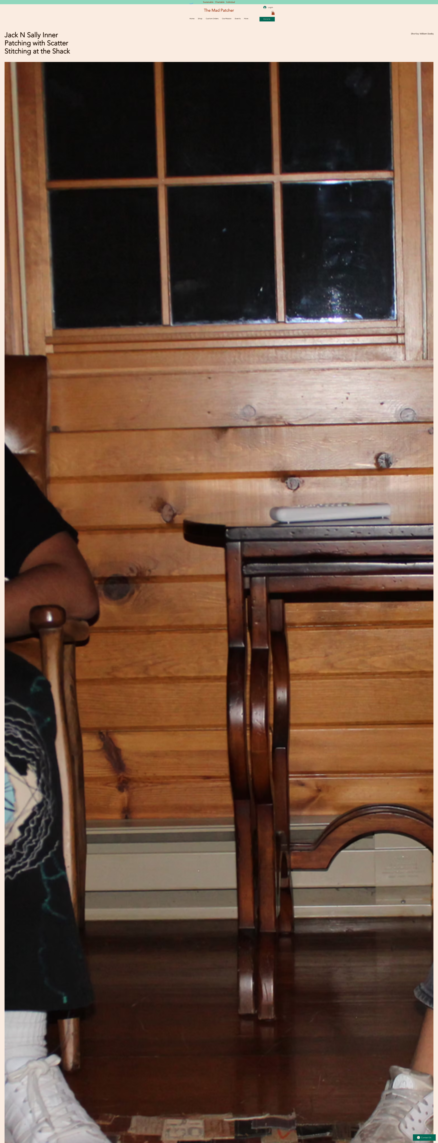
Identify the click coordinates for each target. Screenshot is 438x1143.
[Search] (272, 12)
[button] (200, 18)
